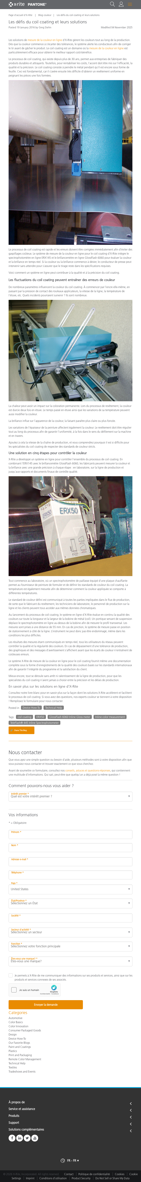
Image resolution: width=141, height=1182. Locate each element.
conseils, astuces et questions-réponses (87, 770)
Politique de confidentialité (94, 1174)
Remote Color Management (25, 1059)
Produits (14, 1116)
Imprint (30, 1178)
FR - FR (71, 1160)
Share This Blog (18, 730)
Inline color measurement (110, 717)
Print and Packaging (20, 1055)
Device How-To (31, 707)
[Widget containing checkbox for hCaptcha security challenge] (35, 989)
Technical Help (53, 707)
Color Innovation (18, 1026)
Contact (68, 1174)
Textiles (13, 1067)
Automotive (15, 1018)
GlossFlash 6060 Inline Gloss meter (69, 717)
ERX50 (40, 717)
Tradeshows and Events (22, 1071)
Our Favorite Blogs (19, 1042)
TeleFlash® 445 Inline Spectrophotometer (34, 722)
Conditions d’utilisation (53, 1178)
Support (14, 1123)
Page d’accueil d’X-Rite (21, 15)
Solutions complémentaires (26, 1129)
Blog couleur (44, 15)
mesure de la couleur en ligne (45, 40)
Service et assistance (22, 1109)
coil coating (24, 717)
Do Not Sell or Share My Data (112, 1178)
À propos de (17, 1102)
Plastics (13, 1051)
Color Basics (16, 1022)
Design (13, 1034)
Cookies (119, 1174)
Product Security (81, 1178)
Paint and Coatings (20, 1047)
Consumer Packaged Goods (25, 1030)
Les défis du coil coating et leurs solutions (78, 15)
